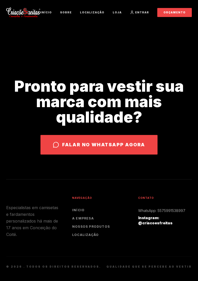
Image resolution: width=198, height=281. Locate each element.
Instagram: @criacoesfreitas (155, 220)
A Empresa (83, 218)
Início (46, 12)
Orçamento (174, 12)
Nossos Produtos (91, 226)
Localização (92, 12)
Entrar (142, 12)
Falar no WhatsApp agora (103, 144)
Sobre (66, 12)
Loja (117, 12)
